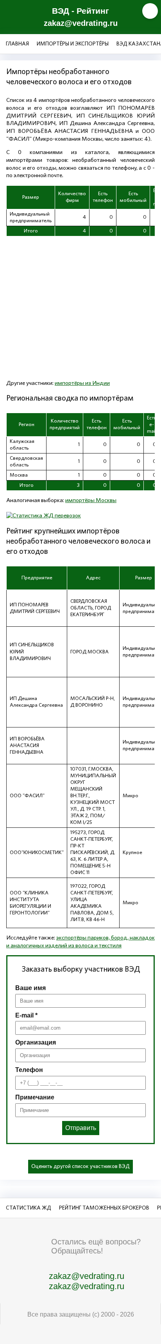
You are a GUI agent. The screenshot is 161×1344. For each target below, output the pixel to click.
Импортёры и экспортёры (73, 44)
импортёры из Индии (82, 383)
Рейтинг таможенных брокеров (104, 1208)
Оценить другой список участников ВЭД (80, 1166)
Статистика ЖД (28, 1208)
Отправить (80, 1128)
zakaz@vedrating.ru (81, 23)
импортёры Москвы (90, 500)
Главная (17, 44)
